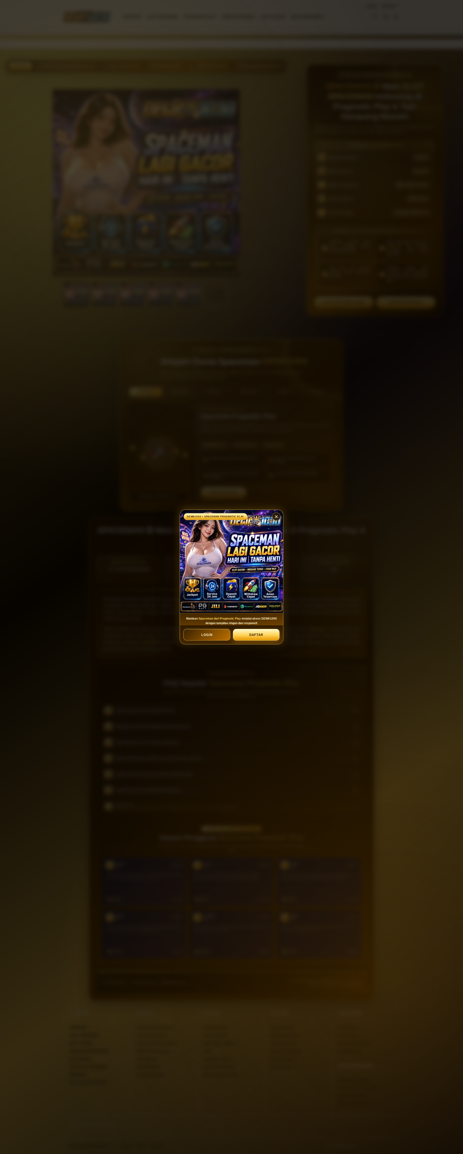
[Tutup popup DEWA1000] (276, 517)
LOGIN (206, 635)
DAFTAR (256, 635)
